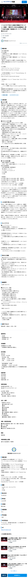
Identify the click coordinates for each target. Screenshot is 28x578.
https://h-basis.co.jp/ (6, 529)
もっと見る (13, 571)
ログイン (24, 1)
